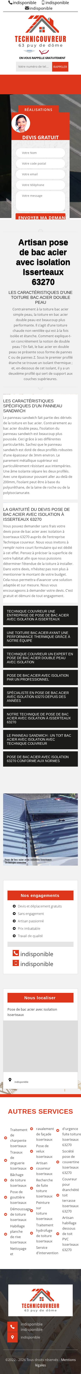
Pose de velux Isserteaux (44, 1151)
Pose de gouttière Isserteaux (18, 1197)
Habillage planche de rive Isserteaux (18, 1234)
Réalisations (39, 109)
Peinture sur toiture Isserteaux (44, 1210)
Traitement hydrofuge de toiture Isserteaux (44, 1233)
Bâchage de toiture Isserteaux (18, 1180)
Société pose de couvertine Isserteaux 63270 (70, 1162)
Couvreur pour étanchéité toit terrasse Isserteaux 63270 (70, 1195)
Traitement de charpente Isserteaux (18, 1138)
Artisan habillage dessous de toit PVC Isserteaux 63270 (70, 1233)
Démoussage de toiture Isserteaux (18, 1214)
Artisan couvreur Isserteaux (44, 1168)
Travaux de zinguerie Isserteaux (18, 1160)
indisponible (24, 2)
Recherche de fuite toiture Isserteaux (44, 1188)
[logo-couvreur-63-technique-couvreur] (40, 31)
